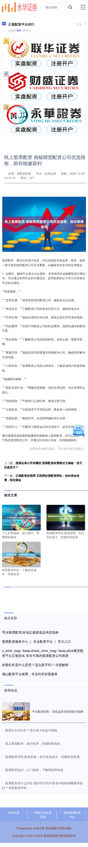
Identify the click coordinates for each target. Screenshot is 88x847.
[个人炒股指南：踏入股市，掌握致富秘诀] (21, 517)
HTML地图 (64, 828)
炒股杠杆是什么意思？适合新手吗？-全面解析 (35, 664)
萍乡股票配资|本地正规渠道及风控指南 (30, 632)
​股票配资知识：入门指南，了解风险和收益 (34, 770)
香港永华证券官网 (43, 814)
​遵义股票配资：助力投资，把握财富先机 (32, 743)
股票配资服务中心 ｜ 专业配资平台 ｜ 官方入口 (36, 641)
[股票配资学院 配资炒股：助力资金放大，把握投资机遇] (65, 517)
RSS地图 (51, 828)
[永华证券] (19, 7)
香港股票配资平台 (72, 814)
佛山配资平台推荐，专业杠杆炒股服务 (30, 674)
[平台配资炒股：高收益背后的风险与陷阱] (16, 711)
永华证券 (13, 812)
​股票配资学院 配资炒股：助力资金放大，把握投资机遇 (42, 756)
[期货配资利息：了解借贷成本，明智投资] (21, 554)
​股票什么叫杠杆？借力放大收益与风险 (31, 730)
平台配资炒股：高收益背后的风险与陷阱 (57, 711)
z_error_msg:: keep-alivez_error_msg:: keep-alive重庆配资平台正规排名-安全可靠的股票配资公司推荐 (42, 653)
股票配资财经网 (53, 836)
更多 (79, 24)
